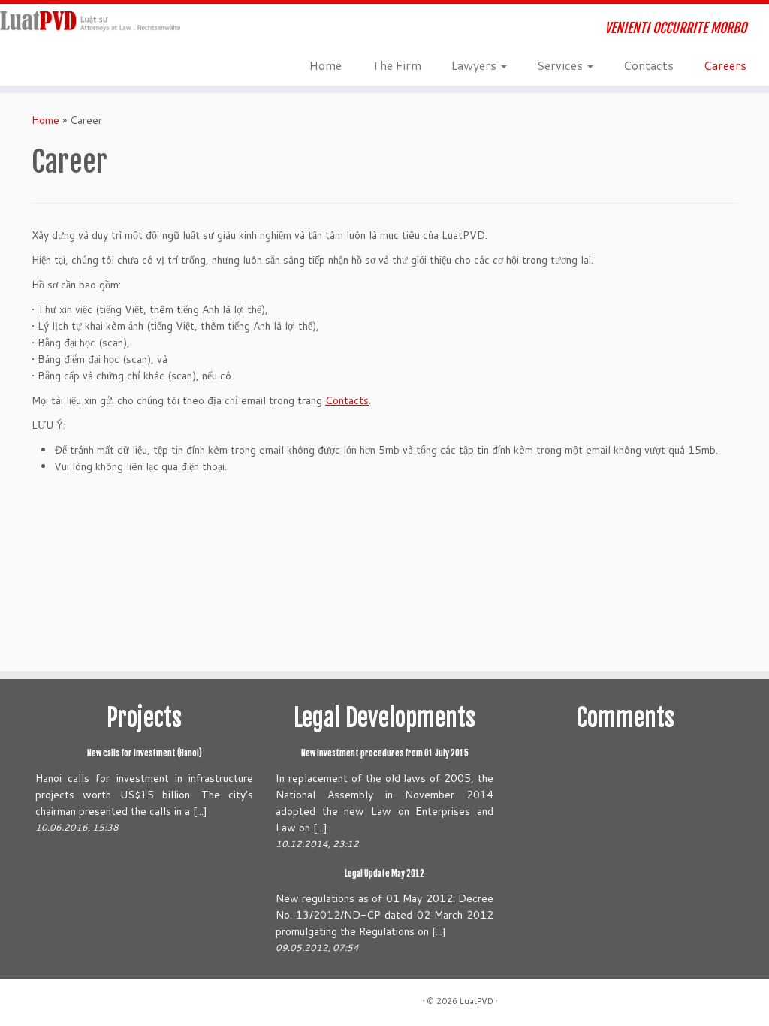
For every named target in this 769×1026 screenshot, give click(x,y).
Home (325, 65)
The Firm (396, 65)
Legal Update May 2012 (384, 873)
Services (561, 65)
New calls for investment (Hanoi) (144, 753)
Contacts (648, 65)
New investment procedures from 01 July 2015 (385, 753)
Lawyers (475, 65)
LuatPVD (476, 1001)
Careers (725, 65)
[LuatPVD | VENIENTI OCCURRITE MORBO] (90, 21)
